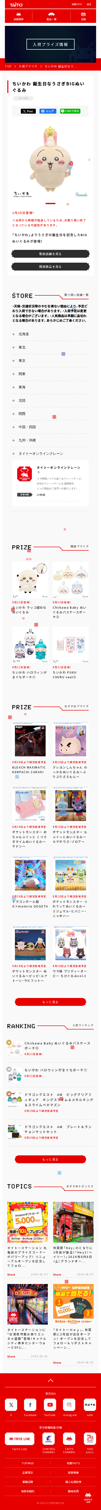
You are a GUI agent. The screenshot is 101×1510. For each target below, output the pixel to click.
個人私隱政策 (73, 1482)
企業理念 (27, 1472)
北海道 (24, 334)
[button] (50, 203)
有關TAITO (77, 4)
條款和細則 (28, 1491)
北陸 (22, 400)
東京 (22, 360)
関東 (22, 374)
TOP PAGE (28, 1463)
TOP (8, 66)
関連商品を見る (50, 266)
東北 (22, 347)
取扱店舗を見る (50, 254)
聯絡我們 (73, 1491)
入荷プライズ (28, 66)
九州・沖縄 (27, 440)
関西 (22, 414)
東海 (22, 387)
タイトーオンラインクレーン (41, 453)
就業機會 (73, 1472)
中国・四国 (27, 427)
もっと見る (50, 1002)
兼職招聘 (27, 1482)
